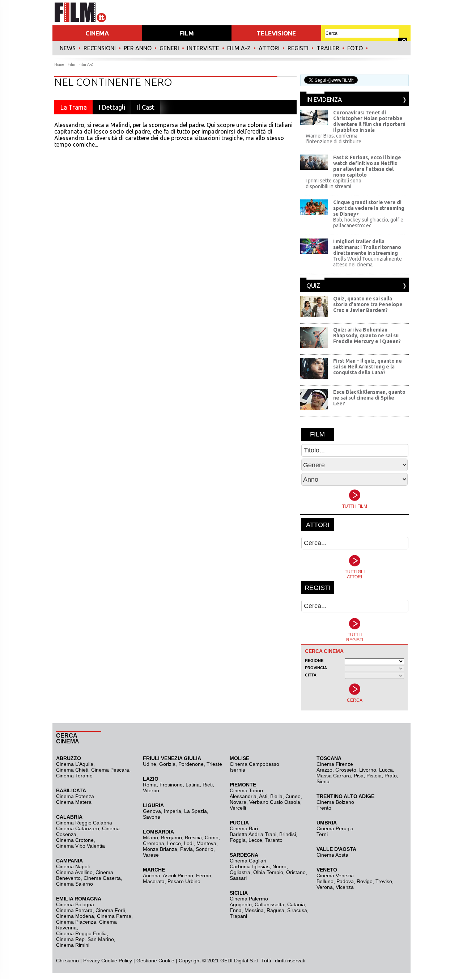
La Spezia (195, 811)
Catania (296, 904)
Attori (269, 48)
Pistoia (374, 775)
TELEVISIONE (276, 33)
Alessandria (243, 796)
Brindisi (287, 834)
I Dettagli (111, 107)
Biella (276, 796)
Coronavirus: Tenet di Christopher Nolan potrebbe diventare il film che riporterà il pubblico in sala (369, 121)
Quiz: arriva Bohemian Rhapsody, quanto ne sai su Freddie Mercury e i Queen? (367, 335)
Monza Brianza (160, 849)
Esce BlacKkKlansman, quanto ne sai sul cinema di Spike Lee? (369, 397)
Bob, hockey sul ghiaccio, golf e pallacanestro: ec (368, 222)
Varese (151, 855)
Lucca (386, 770)
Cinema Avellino (74, 872)
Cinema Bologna (75, 904)
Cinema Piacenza (76, 922)
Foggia (238, 840)
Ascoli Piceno (178, 875)
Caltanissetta (269, 904)
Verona (325, 887)
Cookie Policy (116, 960)
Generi (169, 48)
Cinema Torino (246, 790)
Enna (236, 910)
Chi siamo (67, 960)
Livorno (367, 770)
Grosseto (345, 770)
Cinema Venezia (335, 875)
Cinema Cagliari (248, 861)
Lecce (255, 840)
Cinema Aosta (332, 855)
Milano (150, 837)
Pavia (186, 849)
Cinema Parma (114, 916)
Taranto (274, 840)
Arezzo (324, 770)
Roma (150, 785)
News (68, 48)
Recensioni (100, 48)
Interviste (203, 48)
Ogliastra (240, 872)
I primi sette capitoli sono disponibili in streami (333, 183)
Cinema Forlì (110, 910)
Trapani (238, 916)
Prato (391, 775)
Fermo (203, 875)
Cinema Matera (74, 802)
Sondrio (204, 849)
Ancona (151, 875)
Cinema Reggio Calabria (84, 823)
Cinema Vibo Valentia (80, 846)
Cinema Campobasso (254, 764)
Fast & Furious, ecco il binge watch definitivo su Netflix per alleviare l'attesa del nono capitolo (367, 166)
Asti (263, 796)
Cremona (153, 843)
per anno (138, 48)
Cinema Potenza (75, 796)
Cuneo (293, 796)
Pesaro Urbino (183, 881)
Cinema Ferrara (74, 910)
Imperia (172, 811)
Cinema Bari (244, 828)
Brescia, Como (201, 837)
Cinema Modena (75, 916)
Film (71, 64)
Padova (345, 881)
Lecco (174, 843)
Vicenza (345, 887)
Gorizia (167, 764)
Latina (193, 785)
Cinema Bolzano (335, 802)
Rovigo (365, 881)
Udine (149, 764)
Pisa (359, 775)
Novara (238, 802)
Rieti (208, 785)
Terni (322, 834)
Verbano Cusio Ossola (274, 802)
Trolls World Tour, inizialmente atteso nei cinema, (367, 261)
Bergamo (171, 837)
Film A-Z (239, 48)
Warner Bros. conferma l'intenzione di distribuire (333, 138)
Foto (355, 48)
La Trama (73, 107)
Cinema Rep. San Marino (85, 939)
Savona (151, 817)
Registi (298, 48)
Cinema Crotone (75, 840)
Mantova (206, 843)
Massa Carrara (334, 775)
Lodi (189, 843)
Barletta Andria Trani (253, 834)
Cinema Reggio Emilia (81, 933)
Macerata (154, 881)
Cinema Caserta (102, 878)
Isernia (237, 770)
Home (59, 64)
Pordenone (191, 764)
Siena (323, 781)
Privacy (91, 960)
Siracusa (297, 910)
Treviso (383, 881)
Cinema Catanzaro (77, 828)
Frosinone (171, 785)
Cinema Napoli (73, 866)
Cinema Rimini (72, 945)
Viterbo (151, 790)
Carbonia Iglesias (249, 866)
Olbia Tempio (268, 872)
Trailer (328, 48)
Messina (254, 910)
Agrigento (241, 904)
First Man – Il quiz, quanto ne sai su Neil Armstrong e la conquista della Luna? (367, 366)
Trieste (214, 764)
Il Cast (145, 107)
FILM (186, 33)
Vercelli (238, 808)
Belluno (325, 881)
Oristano (296, 872)
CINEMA (97, 33)
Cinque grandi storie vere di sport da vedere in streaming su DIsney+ (368, 208)
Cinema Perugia (335, 828)
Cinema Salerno (74, 884)
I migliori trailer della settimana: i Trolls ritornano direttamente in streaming (367, 247)
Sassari (238, 878)
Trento (324, 808)
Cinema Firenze (335, 764)
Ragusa (275, 910)
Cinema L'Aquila (74, 764)
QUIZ (313, 285)
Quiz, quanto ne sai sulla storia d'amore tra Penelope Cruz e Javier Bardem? (368, 304)
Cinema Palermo (249, 899)
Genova (152, 811)
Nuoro (279, 866)
